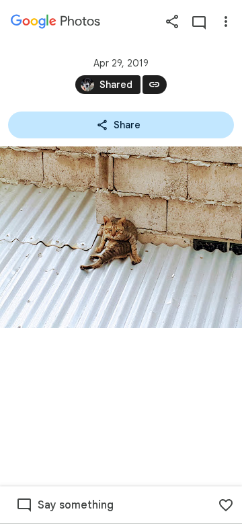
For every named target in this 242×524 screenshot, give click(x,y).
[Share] (172, 21)
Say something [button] (76, 505)
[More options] (225, 21)
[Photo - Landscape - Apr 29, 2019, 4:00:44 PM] (121, 237)
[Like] (226, 505)
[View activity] (199, 21)
